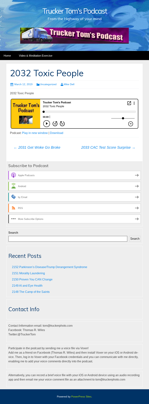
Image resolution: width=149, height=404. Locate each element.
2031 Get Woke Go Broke (37, 147)
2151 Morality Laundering (28, 273)
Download (56, 132)
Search (13, 232)
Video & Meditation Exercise (35, 55)
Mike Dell (69, 84)
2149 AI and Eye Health (27, 285)
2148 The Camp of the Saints (31, 291)
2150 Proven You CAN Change (32, 279)
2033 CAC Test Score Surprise (108, 147)
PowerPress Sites (81, 396)
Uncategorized (48, 84)
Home (7, 55)
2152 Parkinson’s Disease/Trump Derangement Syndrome (49, 267)
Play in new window (35, 132)
